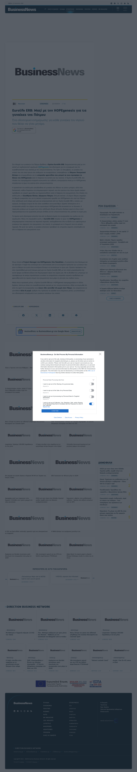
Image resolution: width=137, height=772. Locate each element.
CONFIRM (55, 411)
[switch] (91, 384)
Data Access (68, 417)
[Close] (101, 354)
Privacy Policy (79, 417)
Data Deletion (58, 417)
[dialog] (68, 386)
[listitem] (68, 380)
